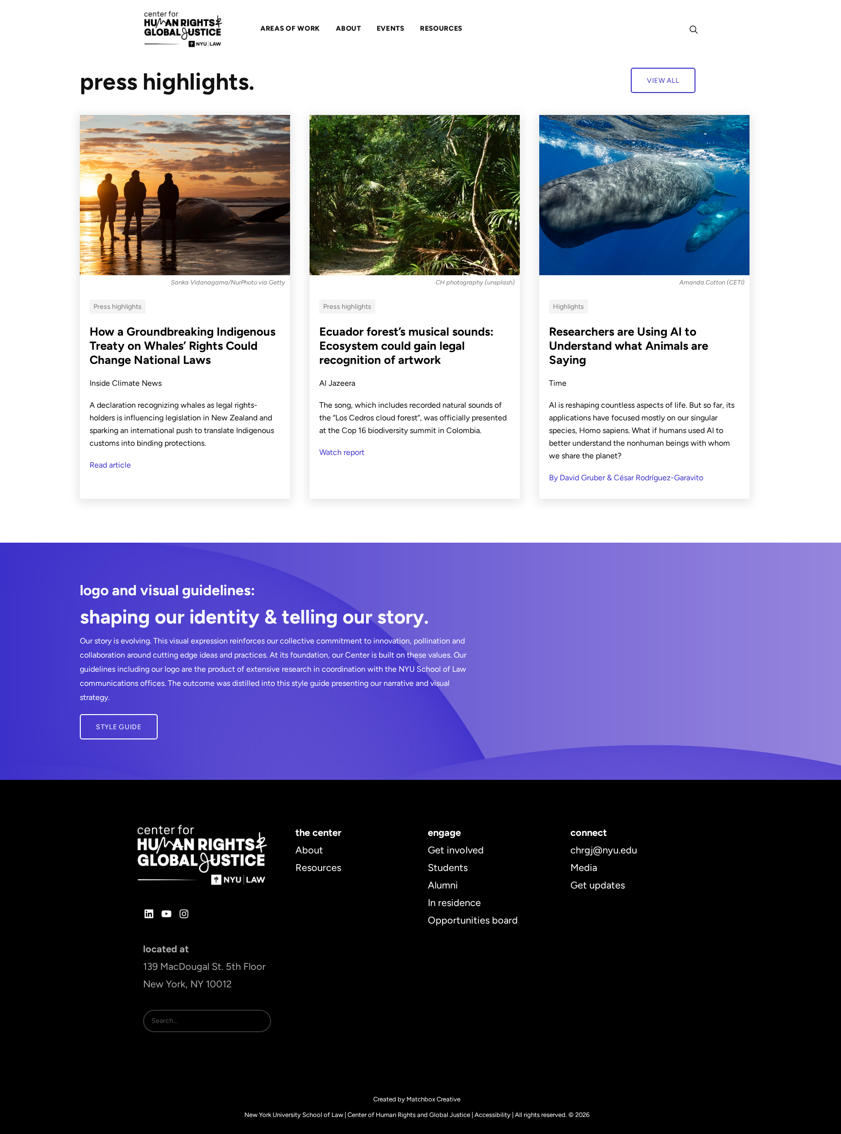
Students (448, 867)
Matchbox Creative (433, 1099)
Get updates (597, 885)
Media (583, 867)
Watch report (342, 452)
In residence (454, 902)
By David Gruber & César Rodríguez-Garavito (626, 477)
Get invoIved (456, 850)
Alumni (443, 885)
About (309, 850)
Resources (318, 867)
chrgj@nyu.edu (603, 850)
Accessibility (493, 1114)
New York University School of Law (293, 1114)
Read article (110, 465)
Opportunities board (473, 920)
